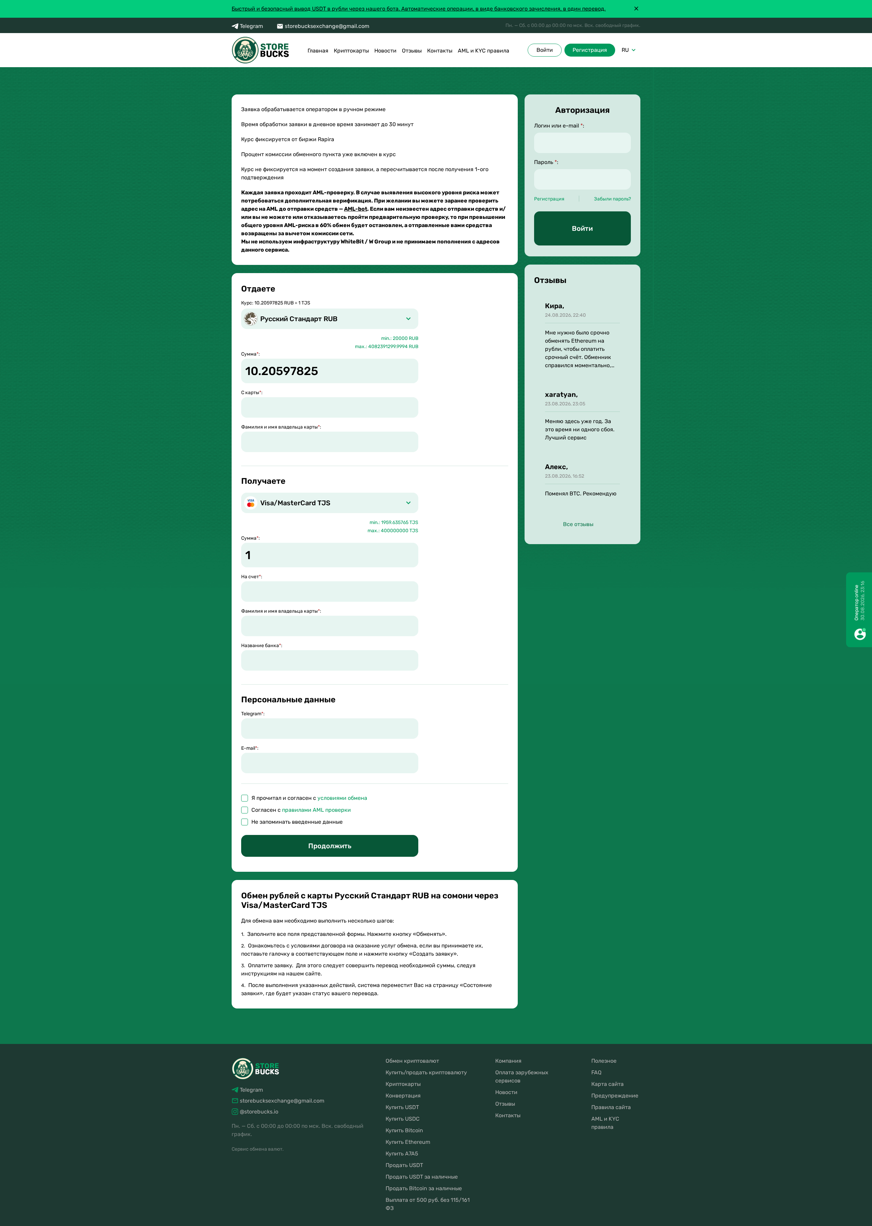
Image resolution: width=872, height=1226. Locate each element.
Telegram (251, 26)
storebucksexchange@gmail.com (327, 26)
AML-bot (355, 209)
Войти (544, 50)
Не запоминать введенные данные (297, 822)
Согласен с (301, 810)
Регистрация (590, 50)
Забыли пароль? (612, 199)
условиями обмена (342, 798)
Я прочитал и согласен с (309, 798)
